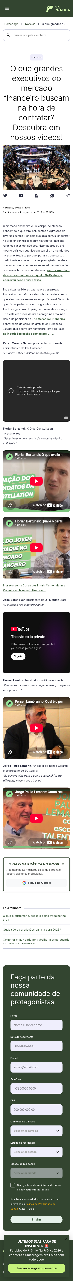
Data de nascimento (22, 1036)
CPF (12, 1100)
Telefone (15, 1079)
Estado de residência (22, 1142)
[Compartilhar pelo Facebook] (36, 195)
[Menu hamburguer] (7, 9)
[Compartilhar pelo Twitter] (5, 195)
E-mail (14, 1058)
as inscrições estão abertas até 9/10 (28, 333)
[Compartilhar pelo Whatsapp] (52, 195)
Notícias (30, 24)
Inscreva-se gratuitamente (37, 1268)
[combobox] (14, 1130)
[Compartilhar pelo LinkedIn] (21, 195)
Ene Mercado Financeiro (48, 319)
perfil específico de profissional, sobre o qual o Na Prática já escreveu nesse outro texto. (36, 275)
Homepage (11, 24)
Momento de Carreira (22, 1121)
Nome (13, 1015)
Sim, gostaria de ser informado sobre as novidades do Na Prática (39, 1187)
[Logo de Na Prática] (58, 9)
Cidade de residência (22, 1164)
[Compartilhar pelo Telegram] (68, 195)
